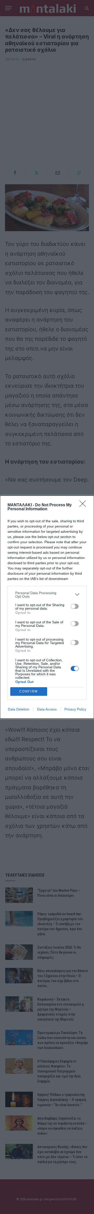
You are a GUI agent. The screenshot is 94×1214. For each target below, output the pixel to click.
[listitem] (47, 594)
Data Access (47, 709)
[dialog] (47, 607)
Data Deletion (18, 709)
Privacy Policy (75, 709)
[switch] (75, 606)
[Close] (84, 505)
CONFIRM (28, 691)
